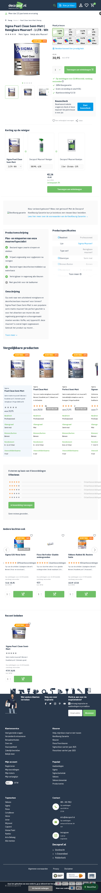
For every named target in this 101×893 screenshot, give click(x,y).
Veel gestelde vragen (14, 733)
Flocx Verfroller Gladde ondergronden (48, 556)
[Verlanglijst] (86, 5)
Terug (9, 20)
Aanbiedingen (58, 766)
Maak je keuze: (58, 25)
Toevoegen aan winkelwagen (69, 189)
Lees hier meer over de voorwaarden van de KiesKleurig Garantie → (58, 216)
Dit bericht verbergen (40, 888)
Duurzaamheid (11, 747)
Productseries (58, 784)
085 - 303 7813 (65, 802)
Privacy (56, 869)
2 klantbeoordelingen (81, 406)
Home (15, 20)
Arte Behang (10, 837)
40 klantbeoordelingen (89, 563)
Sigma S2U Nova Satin (15, 555)
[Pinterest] (60, 703)
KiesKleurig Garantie (60, 736)
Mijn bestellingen (12, 770)
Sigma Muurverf (85, 243)
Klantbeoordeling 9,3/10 (65, 93)
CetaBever (9, 813)
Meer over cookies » (63, 888)
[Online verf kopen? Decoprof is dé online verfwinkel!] (17, 5)
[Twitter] (50, 703)
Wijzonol (8, 823)
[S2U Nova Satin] (19, 544)
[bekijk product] (23, 594)
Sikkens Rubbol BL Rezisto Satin (80, 556)
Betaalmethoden (12, 740)
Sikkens (55, 777)
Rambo (8, 834)
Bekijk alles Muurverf (39, 34)
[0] (91, 5)
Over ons (8, 743)
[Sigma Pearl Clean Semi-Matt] (19, 633)
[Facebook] (46, 703)
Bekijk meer (10, 754)
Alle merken (10, 841)
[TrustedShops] (58, 875)
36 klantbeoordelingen (52, 406)
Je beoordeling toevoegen (21, 505)
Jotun (7, 820)
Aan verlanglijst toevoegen (64, 120)
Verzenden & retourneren (15, 736)
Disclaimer (68, 869)
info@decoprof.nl (67, 817)
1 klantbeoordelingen (57, 563)
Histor (7, 816)
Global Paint (10, 830)
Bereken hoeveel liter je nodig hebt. (69, 48)
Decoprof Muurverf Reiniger (40, 159)
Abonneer (89, 713)
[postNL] (76, 875)
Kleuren (55, 740)
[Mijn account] (81, 5)
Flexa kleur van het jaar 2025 (64, 750)
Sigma (26, 34)
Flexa (7, 809)
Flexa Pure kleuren (60, 743)
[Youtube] (65, 703)
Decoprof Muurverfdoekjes (71, 159)
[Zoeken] (54, 5)
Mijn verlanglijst (11, 777)
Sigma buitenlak (58, 773)
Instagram (64, 832)
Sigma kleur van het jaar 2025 (64, 747)
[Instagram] (55, 703)
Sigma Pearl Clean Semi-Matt (17, 647)
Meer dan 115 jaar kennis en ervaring (23, 13)
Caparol (8, 827)
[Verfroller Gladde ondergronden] (50, 544)
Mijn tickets (10, 773)
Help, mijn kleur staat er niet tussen (66, 733)
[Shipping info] (63, 81)
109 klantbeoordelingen (26, 563)
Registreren (10, 766)
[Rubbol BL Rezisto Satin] (82, 544)
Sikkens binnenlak (59, 780)
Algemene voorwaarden (38, 869)
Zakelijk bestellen (12, 750)
